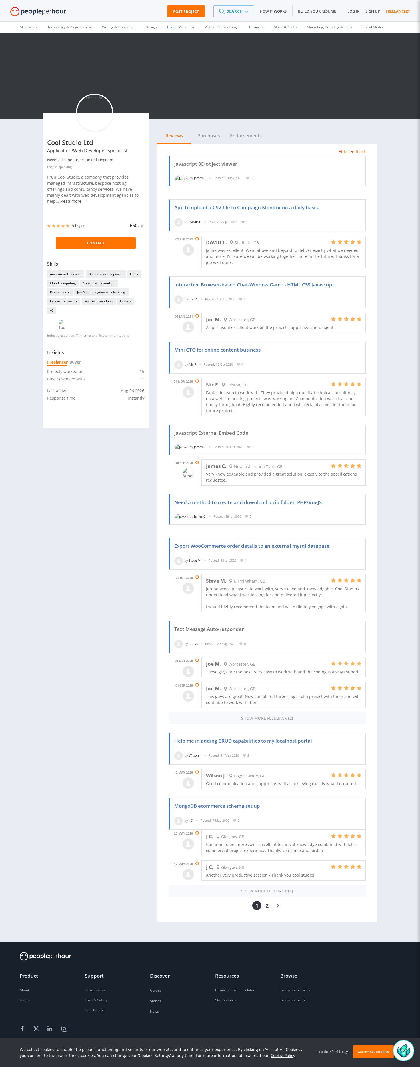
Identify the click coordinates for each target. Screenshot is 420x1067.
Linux (134, 274)
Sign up (372, 11)
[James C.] (181, 178)
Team (24, 1000)
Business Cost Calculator (235, 990)
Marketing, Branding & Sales (329, 27)
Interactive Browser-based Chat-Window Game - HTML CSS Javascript (254, 284)
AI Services (28, 27)
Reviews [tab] (174, 136)
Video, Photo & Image (222, 27)
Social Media (373, 27)
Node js (125, 301)
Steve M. (195, 560)
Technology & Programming (69, 27)
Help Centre (94, 1010)
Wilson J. (195, 755)
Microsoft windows (99, 301)
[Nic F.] (178, 364)
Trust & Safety (96, 1000)
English (52, 167)
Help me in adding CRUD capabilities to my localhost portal (243, 740)
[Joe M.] (178, 299)
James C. (200, 178)
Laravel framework (63, 301)
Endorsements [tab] (246, 136)
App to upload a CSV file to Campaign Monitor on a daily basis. (246, 207)
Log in (353, 11)
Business (256, 27)
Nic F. (193, 364)
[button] (233, 11)
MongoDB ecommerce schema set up (217, 806)
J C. (191, 820)
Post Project (186, 11)
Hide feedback (352, 151)
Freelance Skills (292, 1000)
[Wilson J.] (178, 755)
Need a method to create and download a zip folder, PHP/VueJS (248, 502)
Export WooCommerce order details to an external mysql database (251, 546)
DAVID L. (195, 222)
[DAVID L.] (178, 222)
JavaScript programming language (102, 292)
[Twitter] (37, 1029)
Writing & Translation (118, 27)
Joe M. (193, 299)
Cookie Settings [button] (332, 1051)
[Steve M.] (178, 560)
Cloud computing (63, 283)
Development (60, 292)
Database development (106, 274)
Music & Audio (285, 27)
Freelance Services (295, 990)
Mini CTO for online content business (217, 349)
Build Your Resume (317, 11)
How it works (273, 11)
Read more (71, 201)
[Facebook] (23, 1029)
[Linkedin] (50, 1029)
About (24, 990)
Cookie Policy (283, 1055)
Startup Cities (226, 1000)
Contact (96, 243)
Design (151, 27)
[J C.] (178, 820)
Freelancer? (398, 11)
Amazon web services (65, 274)
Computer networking (99, 283)
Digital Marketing (181, 27)
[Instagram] (64, 1029)
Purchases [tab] (208, 136)
